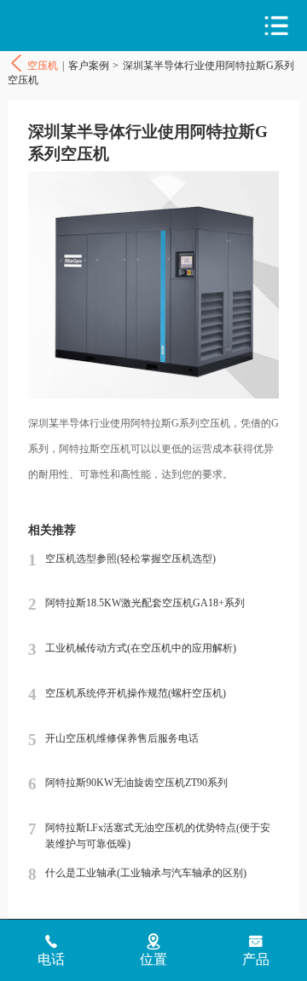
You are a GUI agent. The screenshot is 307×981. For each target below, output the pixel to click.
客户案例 (88, 66)
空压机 (81, 26)
